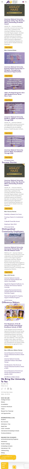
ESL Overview (4, 422)
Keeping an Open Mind (10, 224)
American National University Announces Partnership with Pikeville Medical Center (13, 248)
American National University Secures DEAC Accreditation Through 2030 (13, 151)
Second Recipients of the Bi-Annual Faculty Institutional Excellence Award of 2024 (14, 354)
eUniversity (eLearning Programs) (9, 439)
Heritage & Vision (5, 400)
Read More (8, 47)
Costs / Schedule (5, 428)
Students (3, 419)
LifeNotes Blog (5, 450)
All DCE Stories (8, 300)
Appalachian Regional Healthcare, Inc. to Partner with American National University (14, 285)
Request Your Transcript (7, 411)
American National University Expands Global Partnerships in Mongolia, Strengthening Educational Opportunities (14, 69)
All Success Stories (9, 227)
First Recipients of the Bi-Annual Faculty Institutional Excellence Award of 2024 (14, 366)
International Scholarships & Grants (10, 431)
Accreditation (4, 404)
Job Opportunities (6, 413)
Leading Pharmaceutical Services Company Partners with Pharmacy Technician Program (13, 291)
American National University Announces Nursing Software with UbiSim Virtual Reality (13, 279)
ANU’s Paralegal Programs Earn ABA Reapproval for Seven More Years (14, 94)
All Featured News (9, 160)
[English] (23, 2)
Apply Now (4, 426)
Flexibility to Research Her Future (13, 214)
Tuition (3, 409)
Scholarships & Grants (6, 446)
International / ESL (5, 448)
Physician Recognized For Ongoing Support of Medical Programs (13, 296)
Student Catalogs (5, 444)
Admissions (4, 441)
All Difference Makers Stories (11, 377)
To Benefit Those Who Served (12, 221)
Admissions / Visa (5, 424)
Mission (3, 402)
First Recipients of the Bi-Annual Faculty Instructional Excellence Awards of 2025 (13, 325)
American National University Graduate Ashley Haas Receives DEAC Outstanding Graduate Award (14, 21)
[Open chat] (14, 467)
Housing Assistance (6, 433)
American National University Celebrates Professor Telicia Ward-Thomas (13, 360)
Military (3, 453)
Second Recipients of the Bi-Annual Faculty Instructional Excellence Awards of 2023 (13, 372)
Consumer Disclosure (6, 406)
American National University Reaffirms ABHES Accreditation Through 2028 (14, 118)
